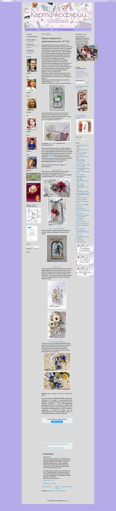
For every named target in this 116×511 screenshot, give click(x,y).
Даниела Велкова (56, 170)
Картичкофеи (50, 448)
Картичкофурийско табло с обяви (83, 237)
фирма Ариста (80, 241)
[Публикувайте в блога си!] (44, 446)
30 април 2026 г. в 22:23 (48, 480)
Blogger (67, 500)
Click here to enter (57, 421)
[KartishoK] (33, 223)
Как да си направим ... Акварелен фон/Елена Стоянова (80, 117)
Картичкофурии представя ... (81, 160)
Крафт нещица (80, 199)
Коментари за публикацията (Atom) (57, 490)
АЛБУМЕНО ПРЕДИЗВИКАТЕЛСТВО (83, 180)
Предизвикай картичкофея (83, 210)
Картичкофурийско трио (83, 156)
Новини (78, 155)
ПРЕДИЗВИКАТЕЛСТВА (58, 448)
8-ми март (79, 174)
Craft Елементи (80, 222)
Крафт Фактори (81, 198)
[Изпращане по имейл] (42, 446)
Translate (36, 248)
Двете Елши (80, 166)
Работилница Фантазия (83, 201)
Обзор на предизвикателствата (82, 149)
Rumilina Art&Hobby (81, 204)
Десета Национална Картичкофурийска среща (83, 231)
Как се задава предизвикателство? (64, 29)
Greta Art (79, 163)
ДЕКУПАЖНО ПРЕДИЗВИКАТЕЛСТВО (83, 186)
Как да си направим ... (82, 164)
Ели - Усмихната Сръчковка (57, 229)
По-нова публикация (47, 486)
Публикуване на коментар (49, 483)
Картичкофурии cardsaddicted (30, 52)
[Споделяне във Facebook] (46, 446)
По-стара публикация (67, 486)
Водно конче (80, 208)
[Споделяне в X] (45, 446)
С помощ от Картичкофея (83, 171)
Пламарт (79, 213)
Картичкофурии (30, 41)
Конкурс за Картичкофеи (83, 225)
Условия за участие (45, 29)
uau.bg (78, 206)
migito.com (79, 184)
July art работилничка (82, 223)
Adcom (78, 235)
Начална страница (31, 29)
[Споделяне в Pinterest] (48, 446)
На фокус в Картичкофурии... (81, 190)
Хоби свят (79, 220)
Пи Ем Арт (79, 228)
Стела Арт (79, 240)
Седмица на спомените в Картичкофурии (83, 215)
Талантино (79, 218)
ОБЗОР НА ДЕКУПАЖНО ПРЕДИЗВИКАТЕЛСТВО (83, 194)
